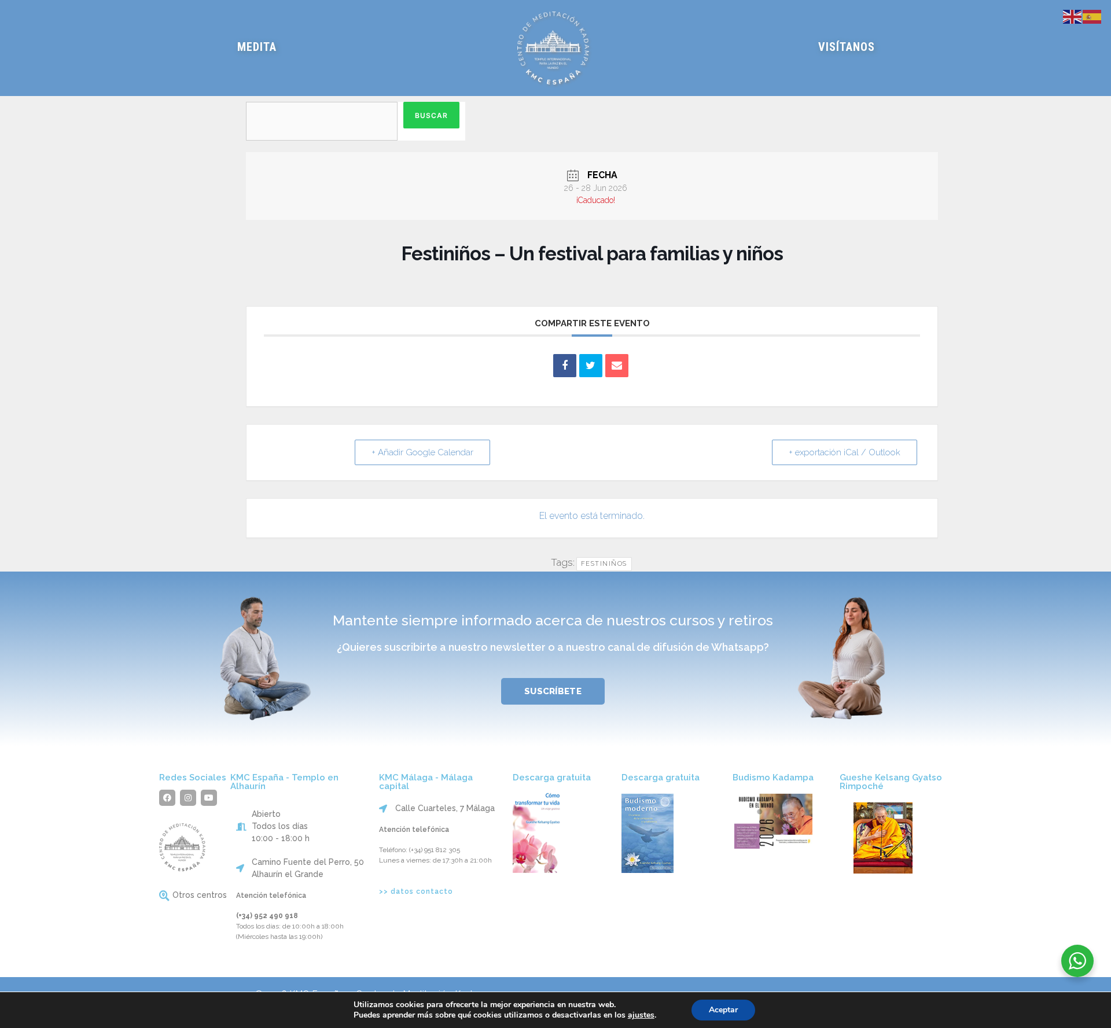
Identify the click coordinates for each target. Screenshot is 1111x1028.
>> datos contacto (416, 891)
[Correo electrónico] (616, 365)
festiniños (604, 564)
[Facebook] (167, 798)
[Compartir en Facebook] (564, 365)
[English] (1073, 15)
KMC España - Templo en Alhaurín (284, 781)
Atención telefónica (271, 895)
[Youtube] (209, 798)
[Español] (1092, 15)
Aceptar (723, 1009)
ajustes (641, 1015)
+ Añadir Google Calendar (422, 452)
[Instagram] (188, 798)
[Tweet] (590, 365)
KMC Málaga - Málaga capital (426, 781)
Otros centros (199, 895)
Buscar (431, 115)
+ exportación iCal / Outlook (844, 452)
